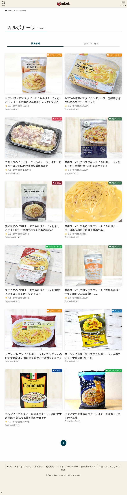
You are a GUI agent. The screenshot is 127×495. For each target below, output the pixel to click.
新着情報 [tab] (35, 43)
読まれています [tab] (91, 43)
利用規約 (50, 466)
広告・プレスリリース (109, 466)
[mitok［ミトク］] (63, 3)
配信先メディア (88, 466)
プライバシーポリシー (67, 466)
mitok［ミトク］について (19, 466)
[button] (1, 492)
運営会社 (38, 466)
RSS (63, 470)
